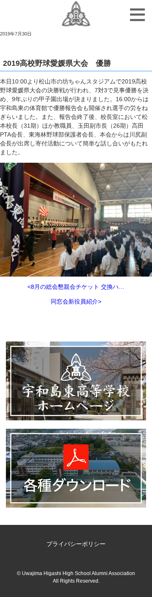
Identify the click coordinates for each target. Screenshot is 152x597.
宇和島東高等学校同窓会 (76, 15)
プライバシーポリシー (76, 544)
